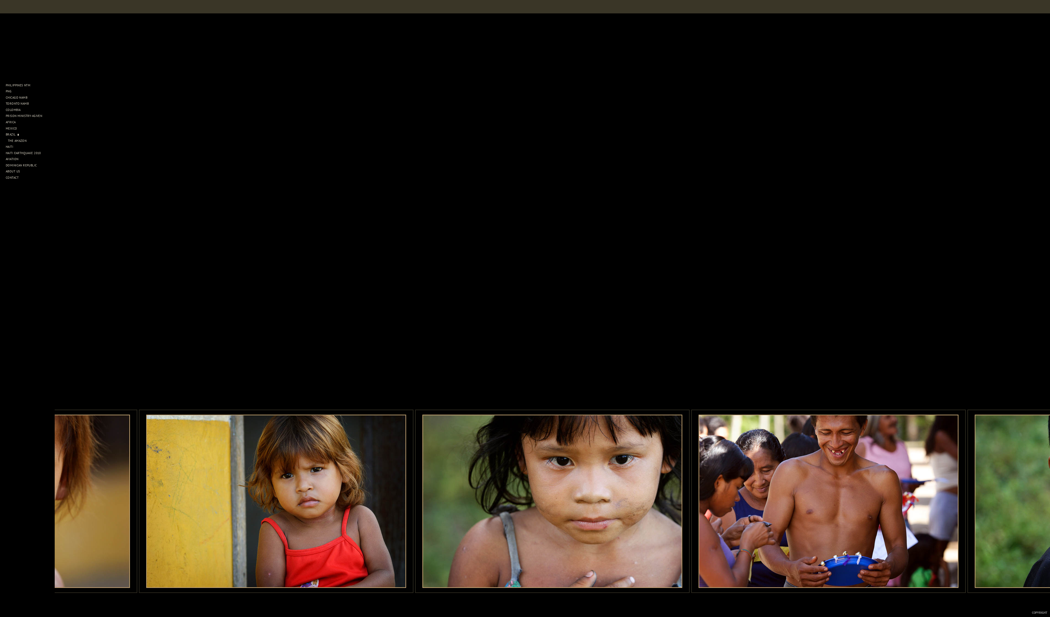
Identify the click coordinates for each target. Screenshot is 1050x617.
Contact (12, 178)
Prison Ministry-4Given (24, 116)
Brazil (11, 134)
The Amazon (17, 141)
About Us (13, 171)
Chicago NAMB (16, 97)
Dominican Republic (22, 165)
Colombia (13, 110)
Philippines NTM (18, 85)
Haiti (10, 147)
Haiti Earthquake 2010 (23, 153)
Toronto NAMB (17, 103)
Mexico (12, 128)
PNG (8, 91)
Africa (11, 122)
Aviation (12, 159)
